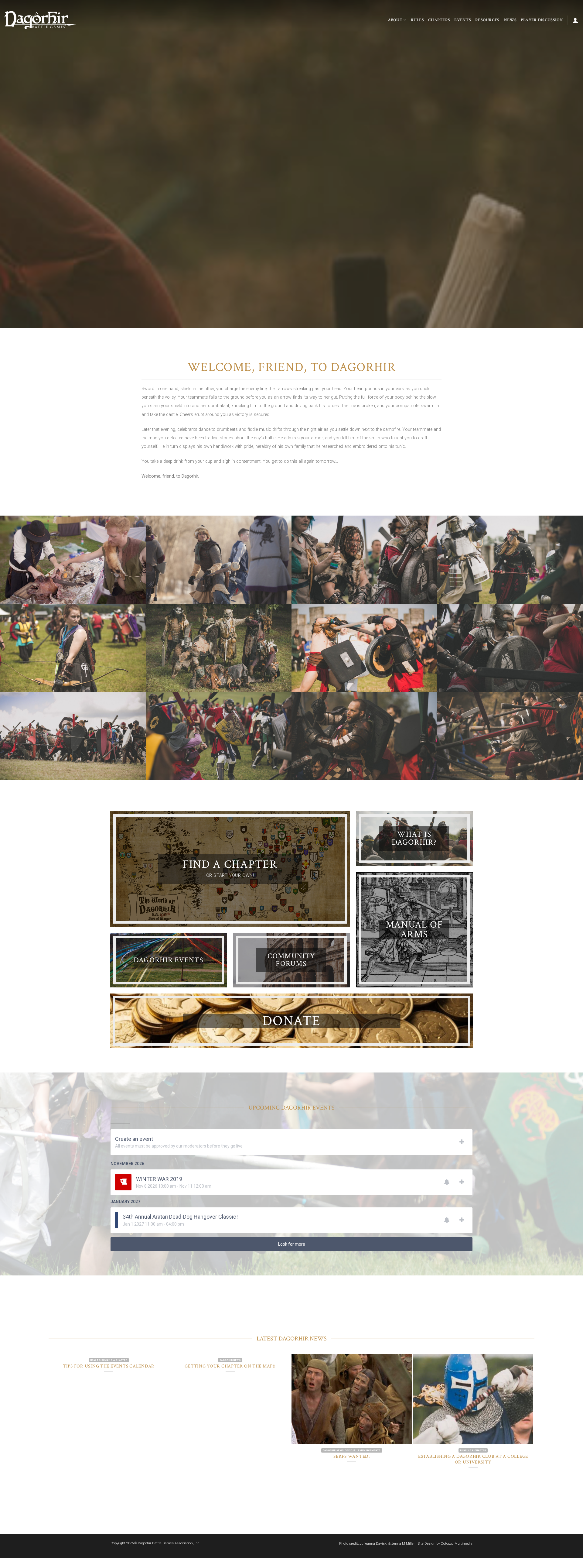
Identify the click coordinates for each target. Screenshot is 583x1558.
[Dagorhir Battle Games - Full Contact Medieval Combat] (40, 20)
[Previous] (19, 164)
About (395, 20)
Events (462, 20)
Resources (487, 20)
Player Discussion (542, 20)
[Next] (563, 164)
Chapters (439, 20)
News (510, 20)
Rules (417, 20)
